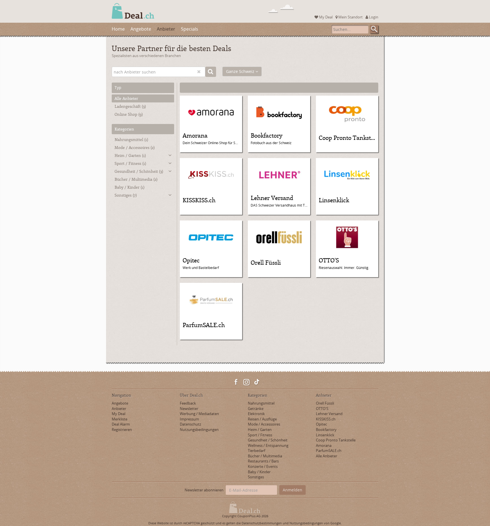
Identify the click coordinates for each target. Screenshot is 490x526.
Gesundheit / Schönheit (139, 171)
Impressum (189, 419)
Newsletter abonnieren (204, 490)
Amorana (323, 445)
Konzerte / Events (263, 466)
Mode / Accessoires (135, 147)
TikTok (256, 382)
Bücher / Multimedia (136, 179)
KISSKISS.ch (325, 419)
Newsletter (189, 408)
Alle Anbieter (126, 98)
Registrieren (122, 429)
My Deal (325, 17)
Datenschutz (190, 424)
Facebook (236, 382)
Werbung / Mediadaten (199, 413)
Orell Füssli (325, 403)
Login (373, 17)
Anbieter (166, 29)
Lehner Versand (329, 413)
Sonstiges (126, 195)
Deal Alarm (121, 424)
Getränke (255, 408)
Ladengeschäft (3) (130, 106)
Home (118, 29)
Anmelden (292, 490)
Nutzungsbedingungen (199, 429)
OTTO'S (322, 408)
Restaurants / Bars (263, 461)
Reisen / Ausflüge (262, 419)
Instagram (246, 382)
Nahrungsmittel (131, 139)
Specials (189, 29)
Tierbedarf (256, 450)
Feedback (188, 403)
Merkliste (119, 419)
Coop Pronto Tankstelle (336, 440)
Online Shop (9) (129, 114)
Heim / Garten (130, 155)
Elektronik (256, 413)
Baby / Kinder (129, 187)
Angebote (140, 29)
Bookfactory (326, 429)
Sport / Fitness (130, 163)
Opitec (321, 424)
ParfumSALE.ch (328, 450)
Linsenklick (325, 434)
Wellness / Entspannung (268, 445)
